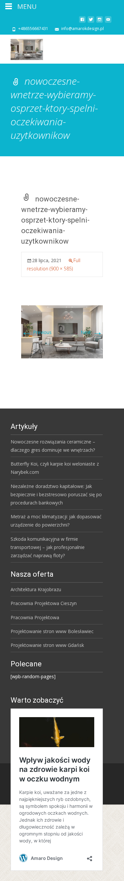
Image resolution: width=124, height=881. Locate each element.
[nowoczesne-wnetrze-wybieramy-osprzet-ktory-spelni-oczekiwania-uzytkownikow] (62, 331)
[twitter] (91, 22)
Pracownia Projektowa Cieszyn (44, 603)
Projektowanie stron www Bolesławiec (52, 631)
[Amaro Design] (21, 48)
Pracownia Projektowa (35, 617)
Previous (36, 332)
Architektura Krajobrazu (36, 589)
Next (92, 332)
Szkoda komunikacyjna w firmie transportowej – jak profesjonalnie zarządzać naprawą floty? (48, 547)
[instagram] (99, 22)
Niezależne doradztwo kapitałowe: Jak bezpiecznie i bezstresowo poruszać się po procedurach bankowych (56, 494)
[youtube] (108, 22)
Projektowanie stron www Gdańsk (47, 645)
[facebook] (82, 22)
